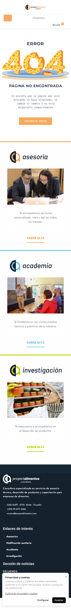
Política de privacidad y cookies (21, 593)
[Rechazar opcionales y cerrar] (66, 576)
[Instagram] (15, 521)
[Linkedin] (10, 521)
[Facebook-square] (4, 521)
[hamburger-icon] (8, 18)
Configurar (43, 600)
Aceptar (59, 600)
